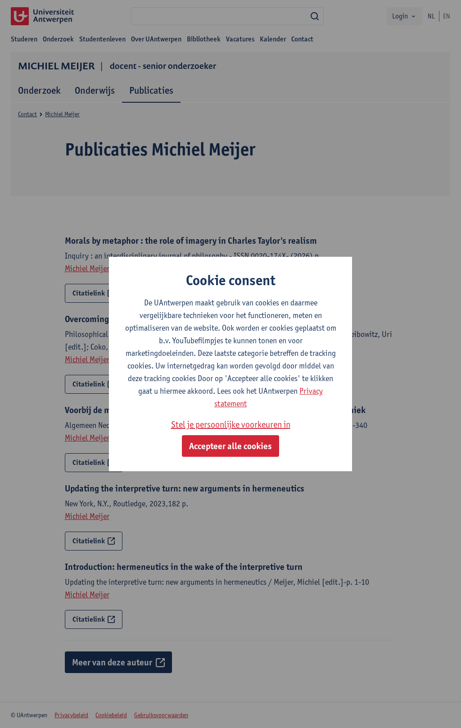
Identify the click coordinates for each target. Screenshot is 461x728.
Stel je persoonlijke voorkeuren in (230, 424)
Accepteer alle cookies (230, 446)
